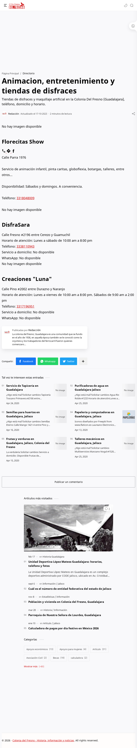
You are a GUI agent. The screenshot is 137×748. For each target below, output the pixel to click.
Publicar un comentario (69, 482)
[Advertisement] (68, 39)
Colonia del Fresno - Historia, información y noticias (43, 740)
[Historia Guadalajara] (53, 556)
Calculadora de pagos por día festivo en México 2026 (63, 628)
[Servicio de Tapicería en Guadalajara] (60, 390)
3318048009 (25, 198)
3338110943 (25, 246)
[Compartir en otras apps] (83, 361)
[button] (125, 5)
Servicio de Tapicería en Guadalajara (22, 388)
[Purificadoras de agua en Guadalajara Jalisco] (128, 390)
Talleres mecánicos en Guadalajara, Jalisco (89, 441)
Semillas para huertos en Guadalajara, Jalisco (23, 414)
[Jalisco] (61, 583)
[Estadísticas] (49, 596)
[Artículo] (48, 623)
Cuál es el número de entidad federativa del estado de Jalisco (69, 588)
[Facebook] (13, 151)
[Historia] (49, 610)
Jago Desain (122, 740)
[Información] (50, 583)
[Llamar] (4, 151)
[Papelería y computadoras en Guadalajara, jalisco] (128, 416)
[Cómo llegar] (9, 151)
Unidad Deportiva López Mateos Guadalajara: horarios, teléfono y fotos (65, 564)
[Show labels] (34, 666)
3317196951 (25, 306)
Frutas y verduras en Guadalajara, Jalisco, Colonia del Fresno (27, 443)
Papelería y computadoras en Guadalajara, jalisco (94, 414)
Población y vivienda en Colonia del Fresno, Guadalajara (66, 602)
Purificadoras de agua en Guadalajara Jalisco (91, 388)
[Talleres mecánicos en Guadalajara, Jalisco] (128, 443)
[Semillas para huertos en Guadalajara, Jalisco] (60, 416)
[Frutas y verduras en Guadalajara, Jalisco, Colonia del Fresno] (60, 443)
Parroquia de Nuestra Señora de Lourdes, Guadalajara (64, 615)
